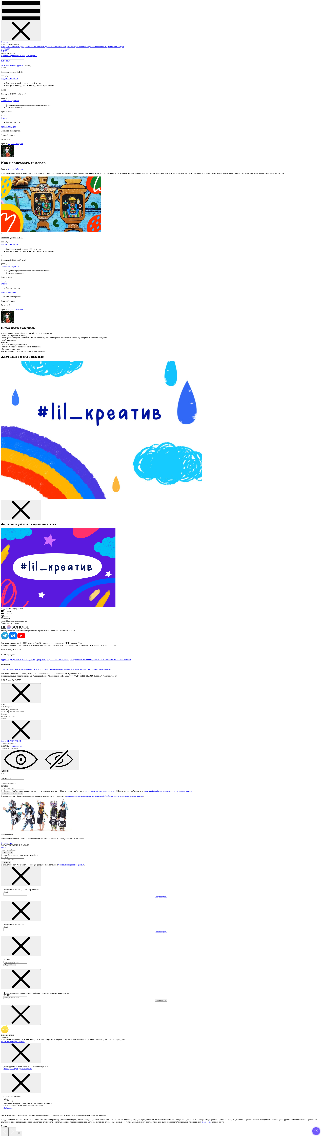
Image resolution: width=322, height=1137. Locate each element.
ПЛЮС (4, 51)
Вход (3, 60)
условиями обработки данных (71, 865)
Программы (12, 47)
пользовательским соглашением (100, 791)
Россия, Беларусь (11, 1069)
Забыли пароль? (16, 746)
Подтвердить (161, 897)
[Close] (19, 1133)
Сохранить (6, 862)
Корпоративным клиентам (101, 659)
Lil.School (5, 65)
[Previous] (5, 1131)
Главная (4, 42)
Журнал (4, 56)
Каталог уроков (36, 47)
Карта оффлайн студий (114, 47)
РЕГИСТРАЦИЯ (14, 741)
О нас (3, 669)
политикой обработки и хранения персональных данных (168, 791)
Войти (4, 741)
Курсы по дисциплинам (11, 659)
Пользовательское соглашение (19, 669)
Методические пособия (94, 47)
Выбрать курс (9, 1108)
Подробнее (206, 1122)
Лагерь (4, 47)
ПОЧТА (4, 711)
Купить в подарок (8, 126)
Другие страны (25, 1069)
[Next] (12, 1131)
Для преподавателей (75, 47)
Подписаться (9, 965)
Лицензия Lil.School (16, 56)
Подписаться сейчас (9, 78)
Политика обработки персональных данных (52, 669)
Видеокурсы (23, 47)
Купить (4, 118)
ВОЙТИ (5, 771)
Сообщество (6, 49)
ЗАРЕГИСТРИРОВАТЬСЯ (12, 793)
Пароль (4, 714)
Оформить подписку (10, 101)
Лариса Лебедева (15, 144)
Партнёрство (31, 56)
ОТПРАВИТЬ (7, 853)
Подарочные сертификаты (54, 47)
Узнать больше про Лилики (13, 1042)
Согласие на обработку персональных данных (91, 669)
